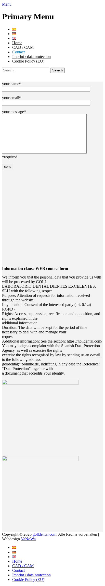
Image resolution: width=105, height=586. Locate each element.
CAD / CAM (23, 47)
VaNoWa (28, 539)
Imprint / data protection (31, 56)
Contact (18, 52)
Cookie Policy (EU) (28, 61)
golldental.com (44, 534)
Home (17, 43)
